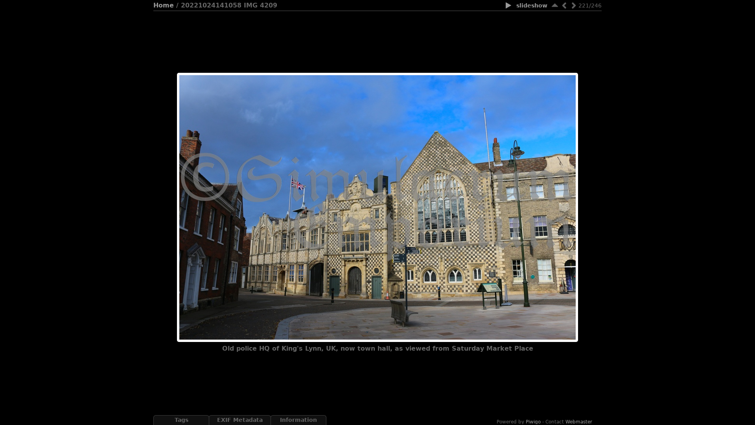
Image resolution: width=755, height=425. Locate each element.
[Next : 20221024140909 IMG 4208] (573, 5)
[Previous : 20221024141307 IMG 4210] (564, 5)
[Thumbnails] (555, 5)
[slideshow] (509, 6)
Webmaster (578, 422)
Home (163, 5)
